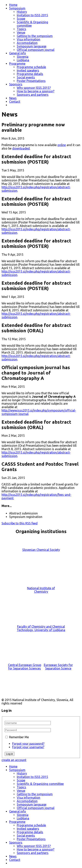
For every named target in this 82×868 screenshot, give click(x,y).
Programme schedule (31, 67)
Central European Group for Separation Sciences (24, 666)
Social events (26, 77)
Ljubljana (23, 60)
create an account (14, 760)
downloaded (21, 148)
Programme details (30, 74)
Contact (14, 101)
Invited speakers (28, 70)
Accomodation (27, 43)
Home (13, 5)
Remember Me (19, 737)
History (22, 11)
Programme (17, 63)
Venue (21, 32)
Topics (21, 29)
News (13, 98)
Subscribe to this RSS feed (20, 523)
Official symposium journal (35, 49)
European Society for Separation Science (58, 666)
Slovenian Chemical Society (41, 549)
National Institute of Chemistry (41, 589)
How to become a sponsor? (35, 91)
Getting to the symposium (35, 36)
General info (17, 53)
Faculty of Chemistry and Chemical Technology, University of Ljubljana (41, 628)
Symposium (17, 8)
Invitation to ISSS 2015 (32, 15)
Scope (21, 18)
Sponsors (15, 84)
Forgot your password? (28, 743)
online (61, 145)
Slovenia (22, 56)
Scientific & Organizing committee (40, 783)
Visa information (28, 39)
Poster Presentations (31, 81)
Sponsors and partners (32, 94)
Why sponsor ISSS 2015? (34, 87)
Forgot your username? (28, 747)
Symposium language (31, 46)
